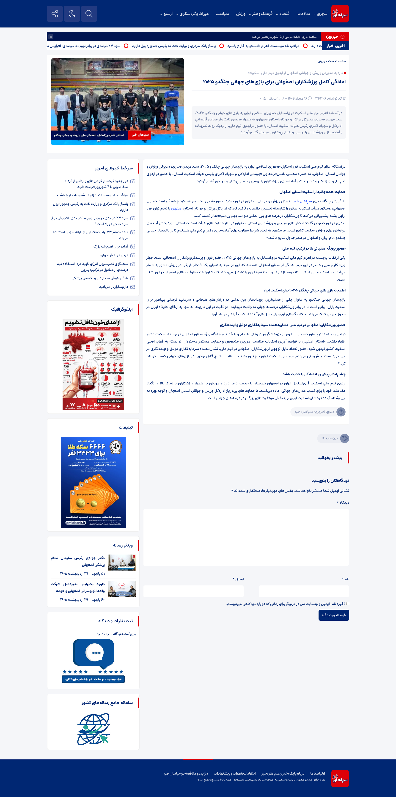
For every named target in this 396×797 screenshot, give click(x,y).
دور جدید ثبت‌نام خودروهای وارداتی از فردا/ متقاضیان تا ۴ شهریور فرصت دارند (96, 184)
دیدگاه (343, 502)
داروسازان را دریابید (113, 286)
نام (345, 579)
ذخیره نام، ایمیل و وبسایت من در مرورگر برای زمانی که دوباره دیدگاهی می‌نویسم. (286, 604)
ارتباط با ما (317, 773)
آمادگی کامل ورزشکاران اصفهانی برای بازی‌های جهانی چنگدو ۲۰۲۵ (274, 81)
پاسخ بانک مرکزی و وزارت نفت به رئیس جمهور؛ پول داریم (192, 46)
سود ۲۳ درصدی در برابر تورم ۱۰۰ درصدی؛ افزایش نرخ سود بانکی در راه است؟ (83, 46)
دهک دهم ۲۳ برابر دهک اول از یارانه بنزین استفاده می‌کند (90, 235)
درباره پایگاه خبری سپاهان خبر (283, 773)
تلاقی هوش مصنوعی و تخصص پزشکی (100, 278)
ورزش (240, 13)
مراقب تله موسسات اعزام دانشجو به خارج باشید (282, 46)
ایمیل (238, 579)
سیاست (222, 13)
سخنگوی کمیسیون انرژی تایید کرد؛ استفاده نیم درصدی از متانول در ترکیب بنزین (92, 267)
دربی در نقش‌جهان (114, 255)
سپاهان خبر (303, 201)
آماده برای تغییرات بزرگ (111, 246)
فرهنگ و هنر (262, 13)
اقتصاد (285, 13)
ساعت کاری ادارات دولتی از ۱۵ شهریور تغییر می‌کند (284, 37)
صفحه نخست (337, 61)
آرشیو (168, 13)
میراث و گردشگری (194, 13)
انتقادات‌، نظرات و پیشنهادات (235, 773)
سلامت (303, 13)
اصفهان (176, 208)
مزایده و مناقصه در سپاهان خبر (186, 773)
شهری (322, 13)
